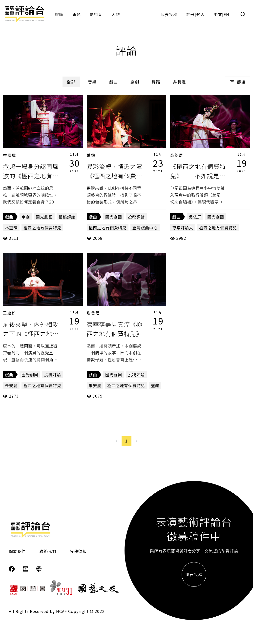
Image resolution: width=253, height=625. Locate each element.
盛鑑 (155, 385)
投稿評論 (67, 217)
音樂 (92, 82)
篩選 (241, 82)
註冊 (190, 14)
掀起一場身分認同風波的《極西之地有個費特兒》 (31, 176)
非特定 (179, 82)
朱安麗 (11, 385)
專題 (76, 14)
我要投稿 (169, 14)
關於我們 (17, 551)
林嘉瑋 (9, 155)
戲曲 (113, 82)
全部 (71, 82)
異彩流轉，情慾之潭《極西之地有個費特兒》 (114, 176)
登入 (200, 14)
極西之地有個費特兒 (42, 228)
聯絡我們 (48, 551)
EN (226, 14)
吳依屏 (177, 155)
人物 (115, 14)
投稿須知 (78, 551)
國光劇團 (44, 217)
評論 (59, 14)
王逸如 (9, 312)
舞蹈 (156, 82)
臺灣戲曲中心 (145, 228)
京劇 (25, 217)
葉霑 (91, 155)
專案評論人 (182, 228)
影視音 (96, 14)
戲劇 (134, 82)
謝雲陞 (93, 312)
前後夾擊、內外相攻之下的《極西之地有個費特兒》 (31, 333)
